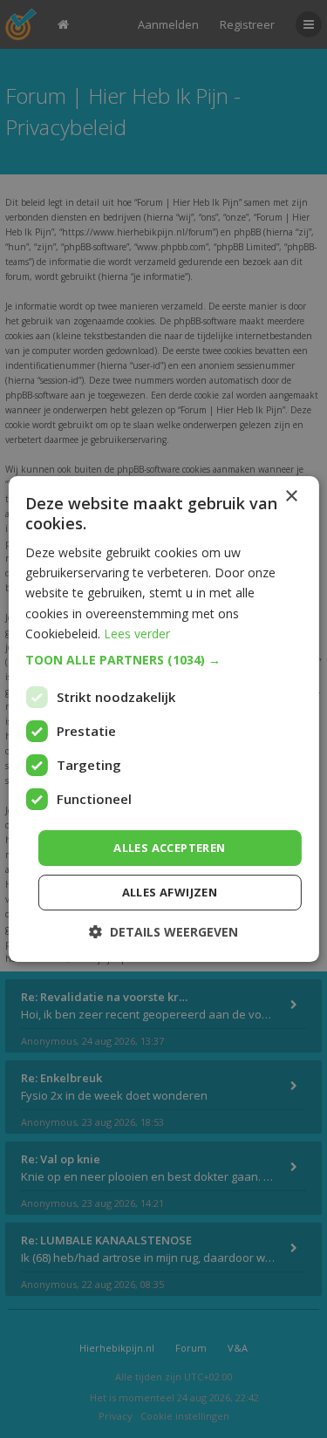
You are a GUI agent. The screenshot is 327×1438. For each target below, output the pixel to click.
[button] (163, 660)
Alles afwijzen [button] (170, 892)
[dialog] (163, 719)
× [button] (290, 496)
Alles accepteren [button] (169, 847)
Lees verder (137, 633)
